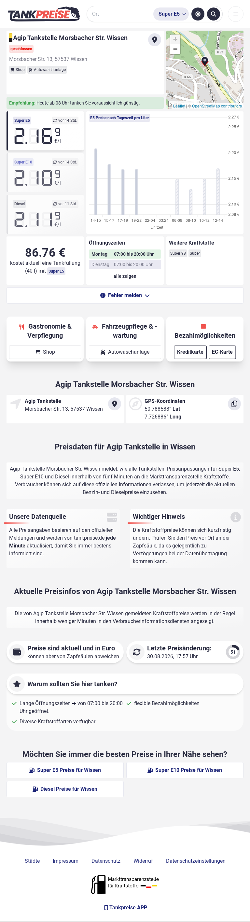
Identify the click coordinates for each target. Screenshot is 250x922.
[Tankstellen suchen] (213, 14)
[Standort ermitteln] (197, 14)
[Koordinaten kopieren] (234, 403)
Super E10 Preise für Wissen (188, 770)
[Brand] (44, 14)
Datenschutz (105, 861)
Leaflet (179, 105)
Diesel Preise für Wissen (68, 789)
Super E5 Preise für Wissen (69, 770)
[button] (205, 64)
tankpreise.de (89, 538)
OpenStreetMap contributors (217, 105)
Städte (32, 861)
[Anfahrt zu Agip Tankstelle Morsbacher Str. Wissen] (154, 39)
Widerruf (143, 861)
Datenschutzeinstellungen (196, 861)
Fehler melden (125, 295)
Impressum (65, 861)
